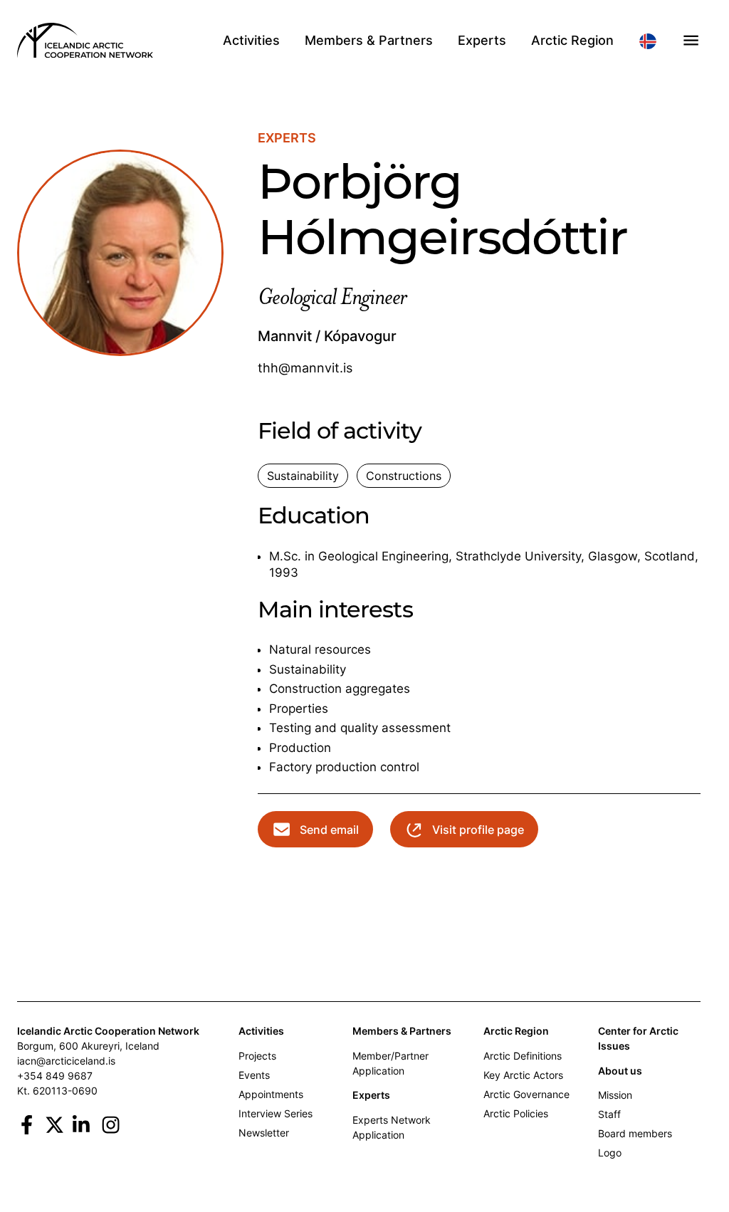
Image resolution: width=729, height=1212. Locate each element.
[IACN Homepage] (85, 40)
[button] (691, 40)
